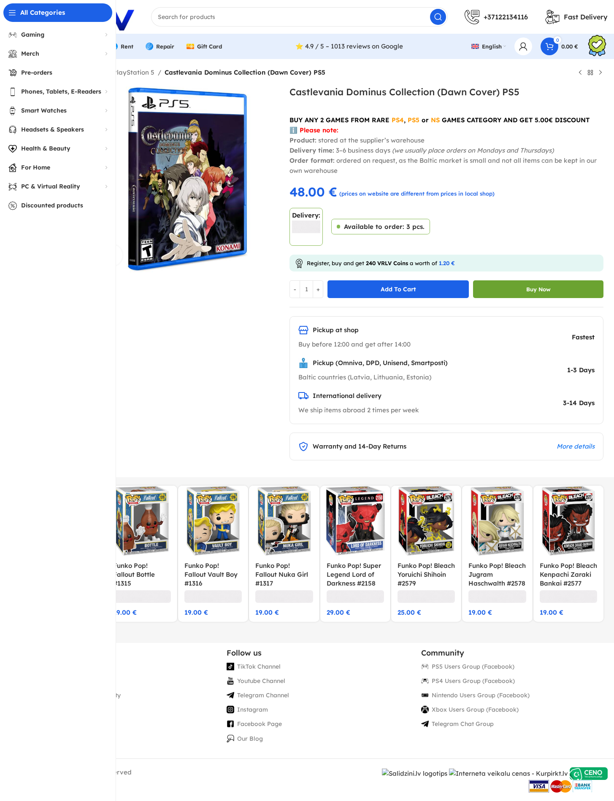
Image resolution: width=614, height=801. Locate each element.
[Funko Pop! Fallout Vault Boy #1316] (213, 521)
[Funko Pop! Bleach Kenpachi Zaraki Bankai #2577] (568, 521)
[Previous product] (580, 73)
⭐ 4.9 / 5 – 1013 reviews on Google (349, 46)
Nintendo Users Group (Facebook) (481, 695)
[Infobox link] (597, 46)
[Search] (438, 17)
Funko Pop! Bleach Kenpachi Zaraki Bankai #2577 (568, 574)
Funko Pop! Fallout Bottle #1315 (134, 574)
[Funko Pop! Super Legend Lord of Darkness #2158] (355, 521)
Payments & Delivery (72, 681)
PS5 (413, 120)
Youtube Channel (261, 681)
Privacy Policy (62, 666)
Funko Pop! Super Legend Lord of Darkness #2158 (354, 574)
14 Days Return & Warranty (81, 695)
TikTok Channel (259, 666)
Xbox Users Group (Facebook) (475, 709)
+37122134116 (506, 17)
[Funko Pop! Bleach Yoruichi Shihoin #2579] (426, 521)
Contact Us (57, 724)
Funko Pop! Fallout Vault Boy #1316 (211, 574)
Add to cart (398, 289)
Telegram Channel (263, 695)
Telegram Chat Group (463, 724)
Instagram (252, 709)
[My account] (523, 46)
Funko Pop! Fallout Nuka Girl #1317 (281, 574)
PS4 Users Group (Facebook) (473, 681)
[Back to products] (590, 73)
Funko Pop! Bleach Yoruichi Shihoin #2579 (426, 574)
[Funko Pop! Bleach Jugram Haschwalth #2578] (497, 521)
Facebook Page (259, 724)
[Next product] (600, 73)
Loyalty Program (66, 709)
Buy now (538, 289)
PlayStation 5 (133, 72)
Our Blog (250, 738)
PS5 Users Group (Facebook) (473, 666)
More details (576, 446)
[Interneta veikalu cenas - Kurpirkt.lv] (508, 773)
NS (435, 120)
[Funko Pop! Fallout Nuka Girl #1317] (284, 521)
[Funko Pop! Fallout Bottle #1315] (142, 521)
